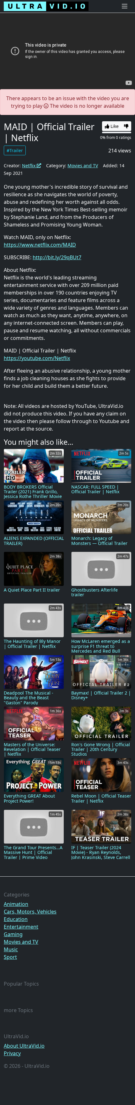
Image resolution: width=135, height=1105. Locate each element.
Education (16, 919)
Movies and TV (83, 166)
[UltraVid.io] (46, 6)
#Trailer (15, 150)
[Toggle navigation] (124, 6)
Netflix (29, 166)
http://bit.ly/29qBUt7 (57, 257)
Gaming (13, 934)
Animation (16, 904)
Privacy (12, 1053)
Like (114, 126)
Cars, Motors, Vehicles (30, 911)
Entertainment (21, 926)
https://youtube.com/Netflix (37, 358)
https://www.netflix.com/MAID (40, 244)
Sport (10, 956)
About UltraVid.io (24, 1045)
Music (11, 949)
